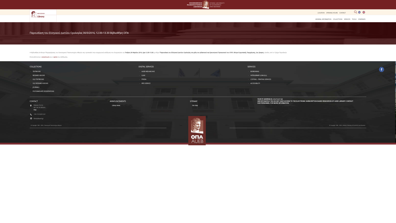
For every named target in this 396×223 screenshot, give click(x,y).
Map (35, 110)
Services (347, 19)
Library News (116, 105)
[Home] (198, 8)
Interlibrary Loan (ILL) (258, 75)
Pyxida (144, 79)
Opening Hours (332, 13)
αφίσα (55, 57)
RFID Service (146, 83)
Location (321, 13)
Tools (354, 19)
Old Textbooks (38, 79)
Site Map (195, 105)
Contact (342, 13)
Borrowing (254, 71)
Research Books (39, 75)
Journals (36, 87)
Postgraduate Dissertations (43, 91)
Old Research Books (40, 83)
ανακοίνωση (45, 57)
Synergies (361, 19)
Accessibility (255, 83)
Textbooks (37, 71)
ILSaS (143, 75)
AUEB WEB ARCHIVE (148, 71)
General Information (323, 19)
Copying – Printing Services (260, 79)
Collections (337, 19)
